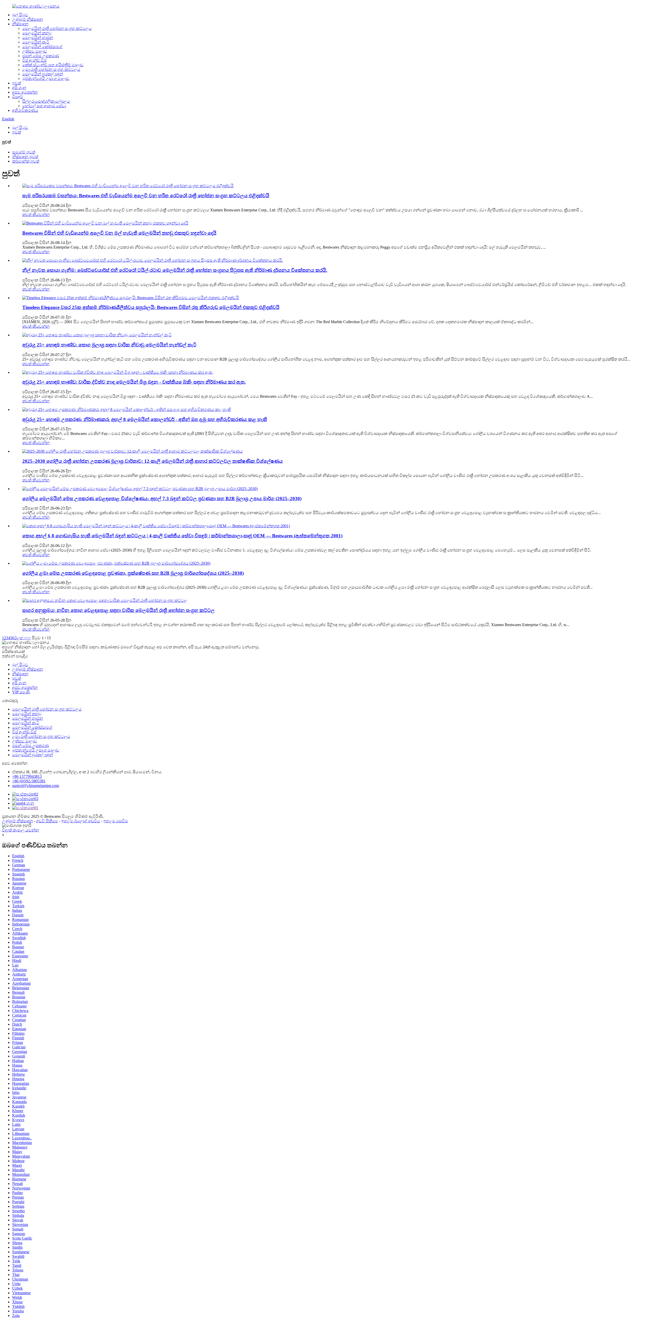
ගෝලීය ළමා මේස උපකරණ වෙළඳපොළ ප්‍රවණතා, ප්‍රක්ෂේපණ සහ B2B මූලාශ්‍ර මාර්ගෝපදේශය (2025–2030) (133, 573)
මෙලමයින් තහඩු (36, 33)
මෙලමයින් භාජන (37, 37)
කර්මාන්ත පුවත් (25, 161)
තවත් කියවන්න (36, 214)
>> (28, 638)
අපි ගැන (19, 87)
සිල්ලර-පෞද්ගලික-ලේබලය (46, 101)
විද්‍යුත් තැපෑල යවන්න (20, 830)
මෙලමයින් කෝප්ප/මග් (42, 47)
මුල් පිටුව (20, 15)
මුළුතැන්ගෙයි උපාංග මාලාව (45, 78)
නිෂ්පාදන (20, 24)
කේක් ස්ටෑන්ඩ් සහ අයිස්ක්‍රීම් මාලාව (53, 65)
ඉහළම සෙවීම (115, 821)
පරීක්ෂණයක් (13, 651)
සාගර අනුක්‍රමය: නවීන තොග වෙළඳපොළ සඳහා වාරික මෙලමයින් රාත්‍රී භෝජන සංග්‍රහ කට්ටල (118, 610)
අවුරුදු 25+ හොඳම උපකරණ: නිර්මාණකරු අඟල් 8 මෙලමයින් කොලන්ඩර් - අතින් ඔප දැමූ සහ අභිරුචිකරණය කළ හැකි (144, 419)
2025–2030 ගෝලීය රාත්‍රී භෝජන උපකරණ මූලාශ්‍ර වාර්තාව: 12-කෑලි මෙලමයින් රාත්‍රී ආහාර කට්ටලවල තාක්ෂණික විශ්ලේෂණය (152, 461)
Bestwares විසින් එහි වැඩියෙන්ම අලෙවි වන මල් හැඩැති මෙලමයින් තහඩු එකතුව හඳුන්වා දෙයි (119, 233)
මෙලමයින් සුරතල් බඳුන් (42, 74)
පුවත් (16, 83)
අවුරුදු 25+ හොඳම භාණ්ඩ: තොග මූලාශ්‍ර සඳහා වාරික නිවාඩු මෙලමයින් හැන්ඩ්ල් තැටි (109, 344)
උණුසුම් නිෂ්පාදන (27, 19)
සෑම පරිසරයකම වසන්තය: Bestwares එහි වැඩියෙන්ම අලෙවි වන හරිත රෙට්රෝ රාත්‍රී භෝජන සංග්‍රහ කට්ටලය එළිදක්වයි (145, 195)
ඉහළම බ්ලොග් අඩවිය (80, 821)
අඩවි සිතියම (47, 821)
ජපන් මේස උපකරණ (40, 56)
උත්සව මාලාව (34, 51)
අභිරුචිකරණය (25, 110)
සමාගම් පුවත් (23, 152)
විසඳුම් (17, 97)
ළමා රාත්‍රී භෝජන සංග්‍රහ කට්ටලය (51, 69)
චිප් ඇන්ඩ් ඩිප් (34, 60)
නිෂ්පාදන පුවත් (25, 157)
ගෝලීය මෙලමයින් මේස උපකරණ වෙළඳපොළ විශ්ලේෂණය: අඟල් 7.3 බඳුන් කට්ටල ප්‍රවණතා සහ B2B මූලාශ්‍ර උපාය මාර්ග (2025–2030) (161, 498)
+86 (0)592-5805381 (29, 781)
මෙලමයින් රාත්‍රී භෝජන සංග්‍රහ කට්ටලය (57, 28)
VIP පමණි (21, 692)
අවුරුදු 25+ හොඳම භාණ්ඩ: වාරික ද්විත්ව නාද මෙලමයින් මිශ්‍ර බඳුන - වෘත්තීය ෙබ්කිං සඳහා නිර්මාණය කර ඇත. (134, 382)
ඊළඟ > (20, 638)
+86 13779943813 (27, 776)
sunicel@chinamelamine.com (35, 785)
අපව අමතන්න (25, 92)
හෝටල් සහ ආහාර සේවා (44, 106)
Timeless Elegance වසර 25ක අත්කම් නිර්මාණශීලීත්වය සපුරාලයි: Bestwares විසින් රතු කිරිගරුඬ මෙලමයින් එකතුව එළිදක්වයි (150, 307)
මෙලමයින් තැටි (35, 42)
